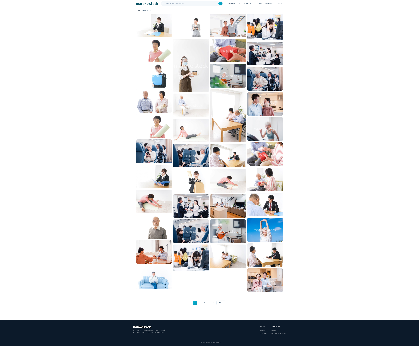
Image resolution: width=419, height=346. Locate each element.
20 (213, 303)
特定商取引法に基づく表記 (278, 333)
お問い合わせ (269, 3)
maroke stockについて (234, 3)
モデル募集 (259, 3)
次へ (220, 303)
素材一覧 (248, 3)
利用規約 (273, 330)
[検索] (220, 3)
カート (280, 3)
